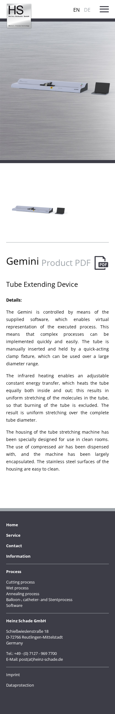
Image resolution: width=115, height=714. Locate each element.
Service (13, 535)
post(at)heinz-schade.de (41, 659)
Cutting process (20, 582)
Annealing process (22, 593)
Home (12, 524)
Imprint (13, 674)
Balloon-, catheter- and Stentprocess (39, 599)
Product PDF (65, 262)
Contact (14, 545)
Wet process (17, 588)
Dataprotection (20, 685)
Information (18, 556)
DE (87, 9)
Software (14, 605)
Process (13, 571)
